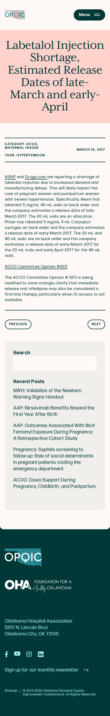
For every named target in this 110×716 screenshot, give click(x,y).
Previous (18, 324)
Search (22, 353)
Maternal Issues (22, 148)
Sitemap (11, 691)
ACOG (31, 144)
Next (96, 324)
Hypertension (31, 155)
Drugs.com (36, 177)
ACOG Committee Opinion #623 (36, 266)
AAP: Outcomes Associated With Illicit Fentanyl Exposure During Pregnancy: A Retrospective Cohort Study (54, 432)
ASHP (10, 177)
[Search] (90, 363)
